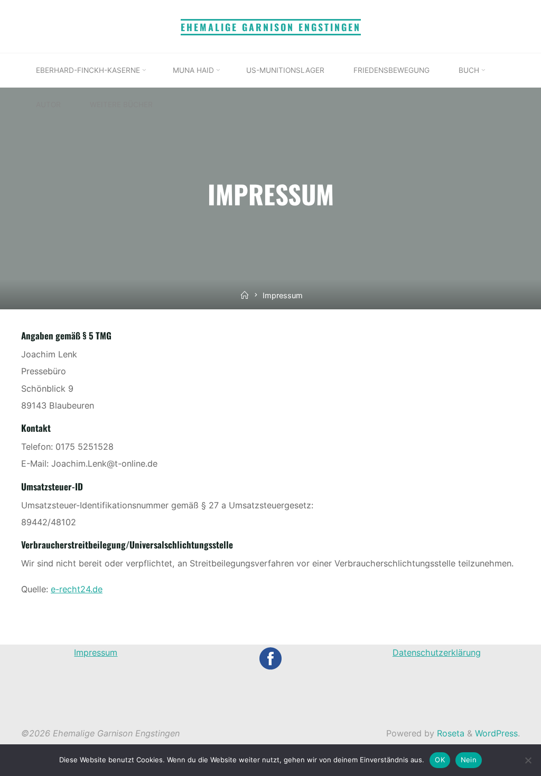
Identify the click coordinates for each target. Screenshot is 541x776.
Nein (469, 759)
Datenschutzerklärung (437, 652)
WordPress (496, 733)
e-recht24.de (76, 589)
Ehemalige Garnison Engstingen (271, 27)
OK (440, 759)
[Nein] (528, 760)
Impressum (95, 652)
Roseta (449, 733)
